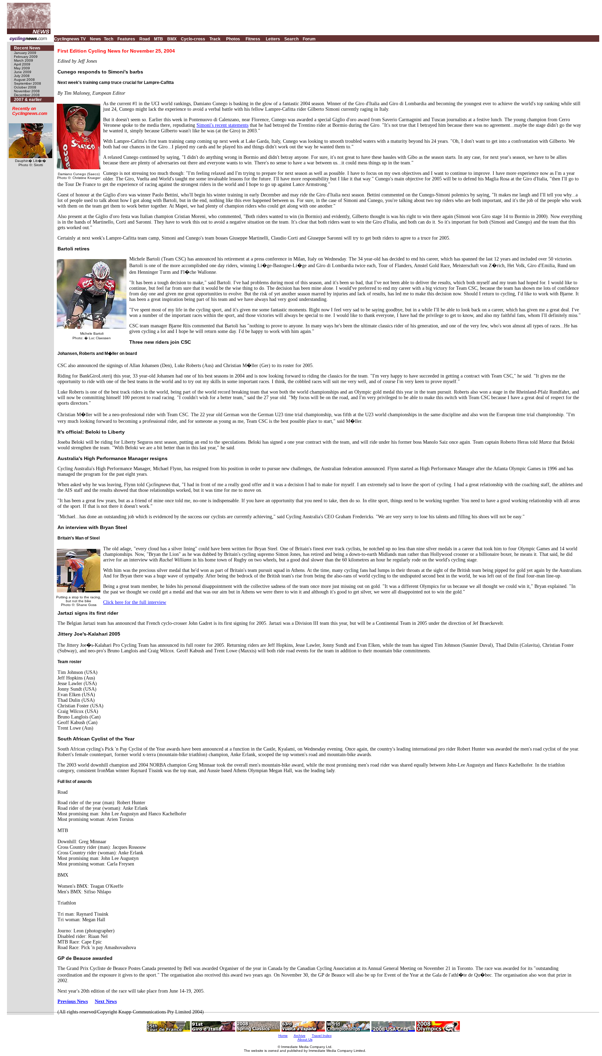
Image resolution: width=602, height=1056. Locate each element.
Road (144, 39)
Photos (233, 39)
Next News (106, 1001)
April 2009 (22, 64)
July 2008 (22, 76)
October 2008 (25, 87)
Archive (300, 1036)
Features (126, 39)
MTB (158, 39)
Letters (273, 39)
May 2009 (22, 68)
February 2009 (26, 57)
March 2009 (23, 60)
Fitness (253, 39)
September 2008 (27, 83)
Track (215, 39)
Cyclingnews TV (70, 39)
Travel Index (322, 1036)
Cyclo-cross (193, 39)
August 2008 (24, 79)
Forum (309, 39)
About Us (305, 1039)
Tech (108, 39)
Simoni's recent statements (222, 125)
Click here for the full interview (134, 602)
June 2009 (22, 72)
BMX (172, 39)
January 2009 (25, 53)
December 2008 (27, 95)
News (95, 39)
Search (291, 39)
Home (283, 1036)
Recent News (27, 48)
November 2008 (27, 91)
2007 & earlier (28, 99)
